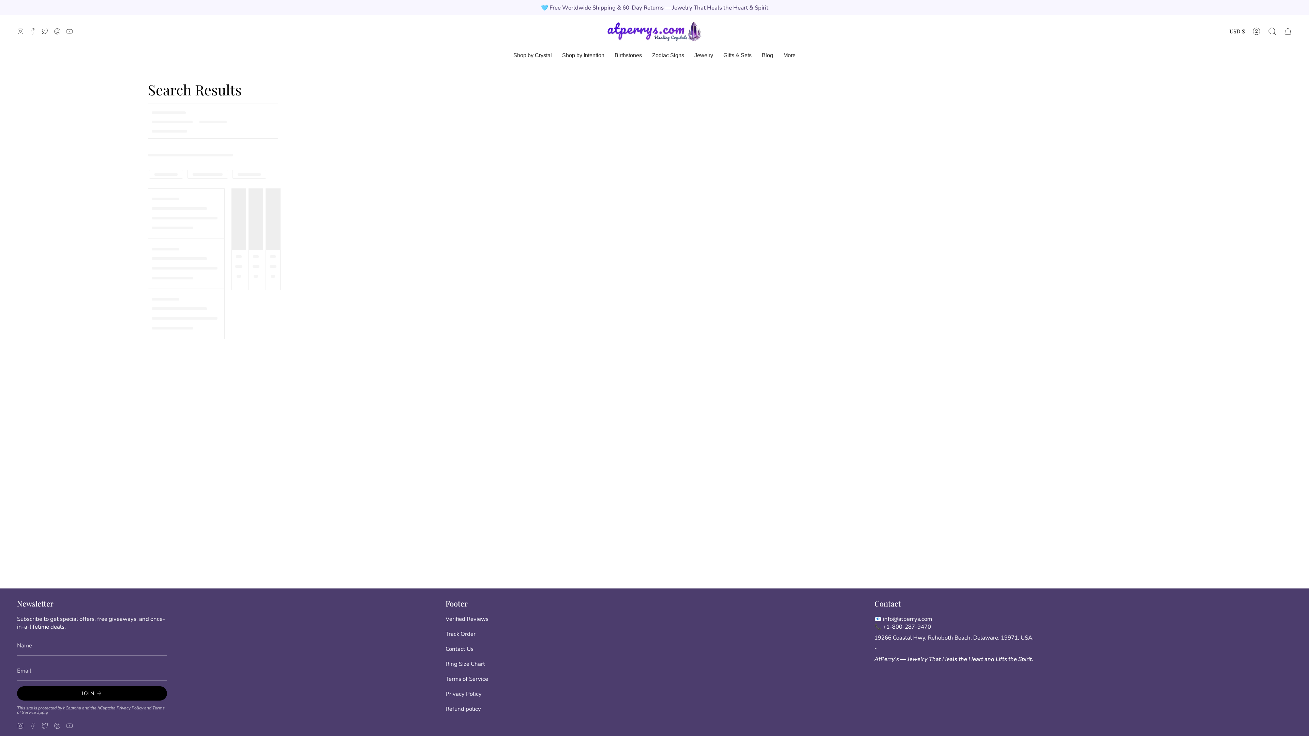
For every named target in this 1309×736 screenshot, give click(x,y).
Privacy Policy (130, 708)
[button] (1272, 31)
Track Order (461, 634)
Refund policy (463, 709)
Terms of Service (467, 679)
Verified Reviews (467, 619)
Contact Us (459, 649)
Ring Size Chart (465, 664)
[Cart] (1288, 31)
